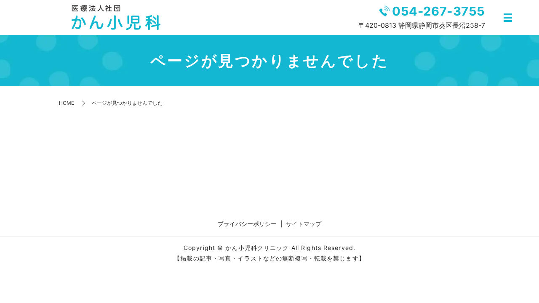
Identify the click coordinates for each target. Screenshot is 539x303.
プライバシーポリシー (247, 223)
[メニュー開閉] (508, 17)
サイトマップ (303, 223)
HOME (66, 103)
